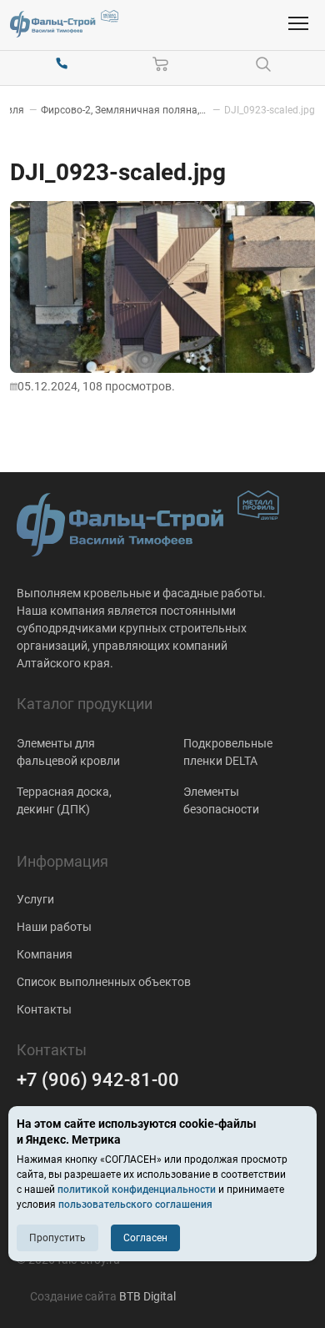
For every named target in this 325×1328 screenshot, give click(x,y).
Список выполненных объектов (104, 981)
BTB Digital (147, 1296)
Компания (44, 954)
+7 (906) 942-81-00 (98, 1079)
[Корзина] (161, 64)
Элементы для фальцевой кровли (68, 752)
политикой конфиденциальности (137, 1189)
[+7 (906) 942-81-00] (61, 64)
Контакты (44, 1009)
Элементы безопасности (221, 800)
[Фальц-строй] (64, 24)
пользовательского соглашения (135, 1204)
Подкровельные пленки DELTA (227, 752)
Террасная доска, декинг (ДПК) (64, 800)
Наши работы (54, 926)
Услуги (35, 899)
